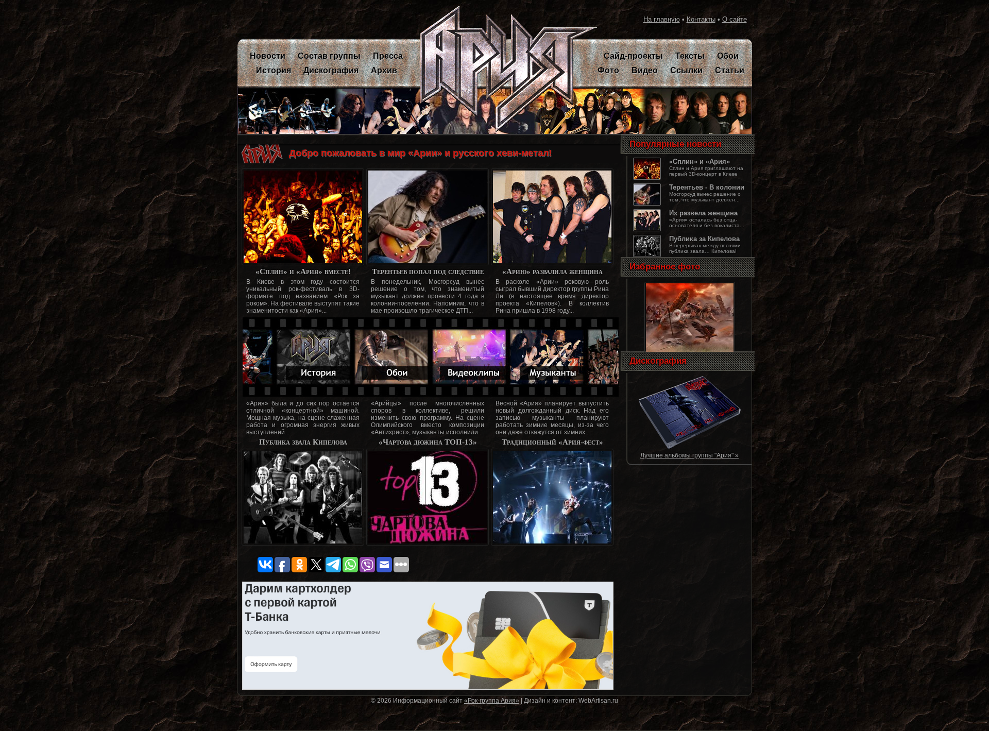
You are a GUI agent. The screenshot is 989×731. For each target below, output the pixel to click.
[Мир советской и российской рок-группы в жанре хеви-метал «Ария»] (502, 69)
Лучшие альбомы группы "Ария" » (689, 455)
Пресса (388, 56)
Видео (645, 70)
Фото (608, 70)
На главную (661, 19)
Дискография (331, 70)
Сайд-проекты (633, 56)
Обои (728, 56)
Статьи (729, 70)
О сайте (734, 19)
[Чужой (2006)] (689, 447)
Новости (267, 56)
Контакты (701, 19)
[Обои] (690, 352)
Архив (384, 70)
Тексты (690, 56)
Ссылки (686, 70)
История (273, 70)
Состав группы (329, 56)
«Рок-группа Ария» (491, 700)
